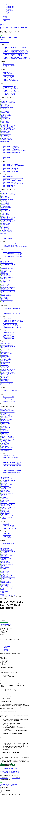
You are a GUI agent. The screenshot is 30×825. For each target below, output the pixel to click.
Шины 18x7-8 (6, 536)
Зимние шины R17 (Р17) (9, 185)
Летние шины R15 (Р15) (9, 87)
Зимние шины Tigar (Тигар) (10, 171)
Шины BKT (6, 524)
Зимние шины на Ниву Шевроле (11, 152)
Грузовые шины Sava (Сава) (10, 325)
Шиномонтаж (11, 772)
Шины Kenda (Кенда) (8, 525)
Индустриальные (10, 12)
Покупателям (6, 20)
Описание (5, 644)
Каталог (5, 3)
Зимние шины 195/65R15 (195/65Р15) (13, 181)
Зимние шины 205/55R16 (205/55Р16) (13, 183)
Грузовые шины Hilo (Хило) (10, 323)
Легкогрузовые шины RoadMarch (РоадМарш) (15, 246)
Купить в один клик (5, 624)
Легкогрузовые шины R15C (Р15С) (12, 254)
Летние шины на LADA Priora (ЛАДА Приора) (15, 57)
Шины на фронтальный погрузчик (12, 470)
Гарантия (5, 650)
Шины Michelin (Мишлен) (10, 79)
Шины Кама (6, 72)
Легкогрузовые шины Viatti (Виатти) (12, 243)
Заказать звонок (4, 26)
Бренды (5, 16)
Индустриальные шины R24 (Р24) (12, 465)
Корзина (2, 24)
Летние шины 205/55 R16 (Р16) (11, 91)
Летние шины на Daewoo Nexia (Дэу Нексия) (15, 54)
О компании (6, 19)
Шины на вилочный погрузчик (11, 472)
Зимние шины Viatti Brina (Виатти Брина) (14, 165)
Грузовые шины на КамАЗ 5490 (11, 308)
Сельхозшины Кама (8, 391)
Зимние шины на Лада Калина (11, 149)
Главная (2, 592)
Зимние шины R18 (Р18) (9, 186)
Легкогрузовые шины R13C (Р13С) (12, 252)
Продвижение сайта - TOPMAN (8, 784)
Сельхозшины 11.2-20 (8, 399)
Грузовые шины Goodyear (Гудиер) (12, 327)
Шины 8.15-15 (7, 538)
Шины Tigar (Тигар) (8, 76)
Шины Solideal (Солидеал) (10, 528)
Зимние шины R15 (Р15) (9, 179)
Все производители (5, 99)
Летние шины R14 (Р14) (9, 86)
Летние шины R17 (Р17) (9, 93)
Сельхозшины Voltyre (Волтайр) (11, 390)
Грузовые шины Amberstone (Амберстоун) (14, 320)
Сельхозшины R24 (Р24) (9, 401)
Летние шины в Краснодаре (7, 595)
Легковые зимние (10, 6)
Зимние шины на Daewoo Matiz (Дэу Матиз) (14, 150)
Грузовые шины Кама (8, 318)
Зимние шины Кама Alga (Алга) (11, 168)
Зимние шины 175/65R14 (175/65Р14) (13, 178)
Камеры (8, 14)
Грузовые (8, 9)
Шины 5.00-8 (6, 533)
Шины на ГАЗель (7, 238)
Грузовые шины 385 (8, 338)
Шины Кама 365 (7, 73)
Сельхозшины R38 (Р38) (9, 398)
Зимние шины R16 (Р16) (9, 182)
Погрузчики (9, 13)
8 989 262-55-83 (12, 37)
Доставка (5, 649)
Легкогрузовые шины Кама (10, 245)
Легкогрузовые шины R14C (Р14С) (12, 253)
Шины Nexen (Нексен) (9, 78)
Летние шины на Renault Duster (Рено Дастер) (15, 50)
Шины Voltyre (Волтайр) (9, 455)
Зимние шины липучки (9, 157)
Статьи (5, 17)
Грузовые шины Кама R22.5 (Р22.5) (12, 313)
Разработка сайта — (7, 785)
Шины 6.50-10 (7, 535)
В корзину (4, 622)
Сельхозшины (9, 10)
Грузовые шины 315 (8, 334)
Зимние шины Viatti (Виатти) (10, 164)
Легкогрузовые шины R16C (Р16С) (12, 256)
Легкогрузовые (10, 7)
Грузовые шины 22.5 (8, 335)
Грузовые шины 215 (8, 332)
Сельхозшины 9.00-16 (8, 397)
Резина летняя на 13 (8, 64)
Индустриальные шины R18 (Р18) (12, 464)
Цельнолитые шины (8, 543)
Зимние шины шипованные (10, 158)
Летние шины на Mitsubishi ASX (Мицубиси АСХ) (16, 58)
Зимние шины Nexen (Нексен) (11, 169)
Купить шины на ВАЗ (9, 65)
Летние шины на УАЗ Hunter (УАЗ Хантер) (14, 55)
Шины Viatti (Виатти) (8, 75)
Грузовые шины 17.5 (8, 337)
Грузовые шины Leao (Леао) (10, 324)
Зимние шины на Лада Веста (10, 146)
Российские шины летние (10, 66)
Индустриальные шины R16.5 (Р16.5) (13, 462)
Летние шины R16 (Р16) (9, 90)
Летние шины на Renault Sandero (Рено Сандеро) (16, 51)
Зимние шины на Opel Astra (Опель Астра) (14, 148)
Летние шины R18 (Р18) (9, 94)
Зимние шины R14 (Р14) (9, 176)
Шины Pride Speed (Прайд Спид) (11, 526)
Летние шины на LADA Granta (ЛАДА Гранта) (15, 53)
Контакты (5, 21)
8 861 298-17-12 (4, 37)
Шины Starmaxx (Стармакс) (10, 457)
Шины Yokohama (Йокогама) (10, 80)
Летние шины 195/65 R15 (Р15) (11, 88)
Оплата (5, 647)
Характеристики (7, 646)
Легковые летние (10, 4)
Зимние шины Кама (8, 167)
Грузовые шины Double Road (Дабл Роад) (14, 321)
